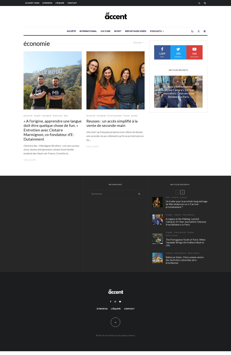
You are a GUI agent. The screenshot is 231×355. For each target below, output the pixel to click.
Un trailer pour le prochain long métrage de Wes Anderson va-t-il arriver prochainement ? (186, 204)
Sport (117, 31)
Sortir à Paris (171, 235)
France (126, 115)
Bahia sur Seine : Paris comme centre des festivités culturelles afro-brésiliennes (185, 260)
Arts (168, 197)
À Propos (47, 3)
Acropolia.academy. (127, 335)
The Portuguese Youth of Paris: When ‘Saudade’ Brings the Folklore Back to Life (185, 242)
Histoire (177, 215)
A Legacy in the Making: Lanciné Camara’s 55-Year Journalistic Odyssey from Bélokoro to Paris (186, 221)
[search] (139, 194)
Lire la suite (30, 160)
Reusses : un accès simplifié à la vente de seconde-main (112, 123)
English (37, 115)
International (88, 31)
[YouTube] (120, 302)
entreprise (46, 115)
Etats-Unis (57, 115)
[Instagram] (115, 302)
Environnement (114, 115)
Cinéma (174, 197)
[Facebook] (111, 302)
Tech (66, 115)
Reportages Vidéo (135, 31)
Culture (105, 31)
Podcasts (156, 31)
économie (28, 115)
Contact (72, 3)
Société (71, 31)
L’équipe (59, 3)
